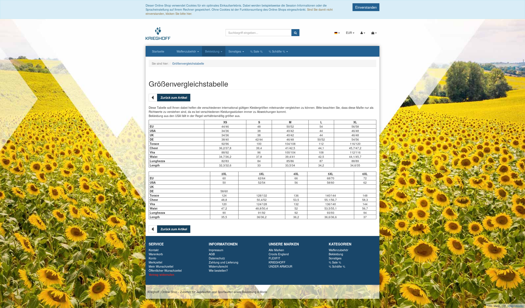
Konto (152, 258)
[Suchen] (295, 32)
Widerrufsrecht (218, 266)
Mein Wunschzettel (161, 266)
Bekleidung (212, 51)
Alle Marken (276, 250)
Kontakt (154, 250)
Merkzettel (155, 262)
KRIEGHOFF (277, 262)
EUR (349, 33)
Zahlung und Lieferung (223, 262)
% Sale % (256, 51)
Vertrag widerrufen (161, 275)
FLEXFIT (274, 258)
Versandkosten (515, 306)
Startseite (158, 51)
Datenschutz (217, 258)
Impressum (216, 250)
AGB (212, 254)
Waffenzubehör (187, 51)
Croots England (279, 254)
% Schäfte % (277, 51)
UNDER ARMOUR (280, 266)
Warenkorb (156, 254)
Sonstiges (235, 51)
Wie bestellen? (218, 270)
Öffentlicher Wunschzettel (165, 270)
